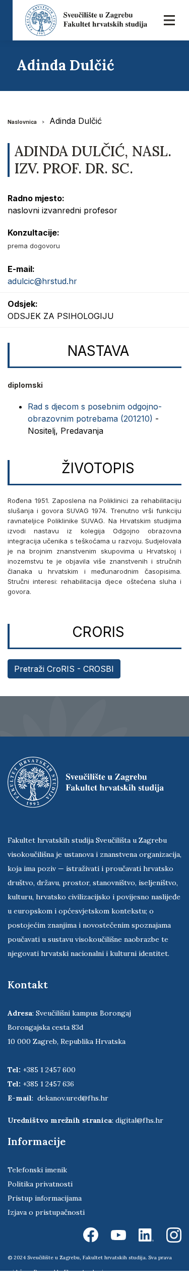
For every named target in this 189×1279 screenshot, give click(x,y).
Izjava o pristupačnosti (46, 1212)
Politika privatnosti (40, 1184)
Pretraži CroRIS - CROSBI (64, 669)
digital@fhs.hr (139, 1120)
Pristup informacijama (45, 1198)
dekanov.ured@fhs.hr (72, 1098)
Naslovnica (22, 122)
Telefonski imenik (37, 1169)
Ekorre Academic (85, 1271)
